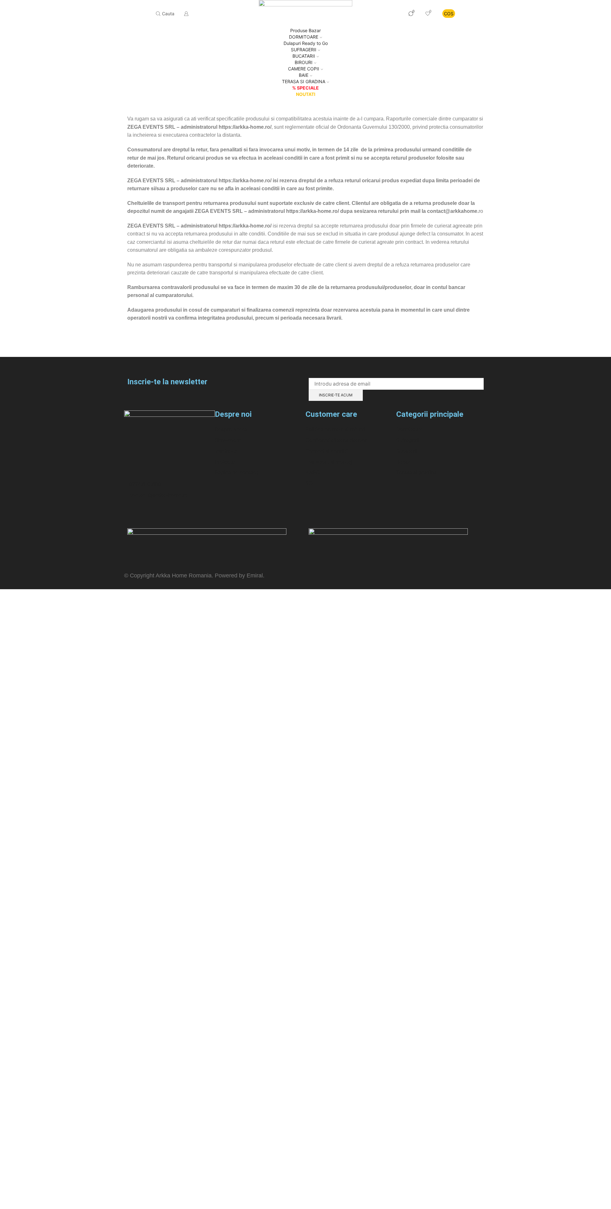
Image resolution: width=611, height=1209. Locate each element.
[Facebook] (132, 515)
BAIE (303, 75)
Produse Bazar (305, 30)
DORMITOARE (303, 37)
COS (448, 13)
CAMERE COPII (303, 68)
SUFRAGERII (303, 49)
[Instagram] (149, 515)
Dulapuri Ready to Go (306, 43)
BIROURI (304, 62)
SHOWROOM (383, 13)
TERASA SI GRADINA (303, 81)
